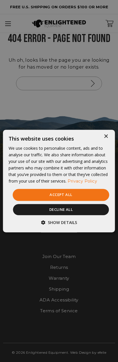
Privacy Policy (82, 181)
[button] (59, 222)
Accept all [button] (61, 194)
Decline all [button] (61, 209)
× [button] (106, 136)
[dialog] (59, 181)
